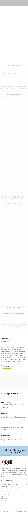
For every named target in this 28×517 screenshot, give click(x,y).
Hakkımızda (4, 498)
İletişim (2, 503)
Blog (2, 496)
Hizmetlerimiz (4, 492)
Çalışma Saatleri (5, 501)
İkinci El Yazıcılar (5, 494)
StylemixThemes (13, 511)
